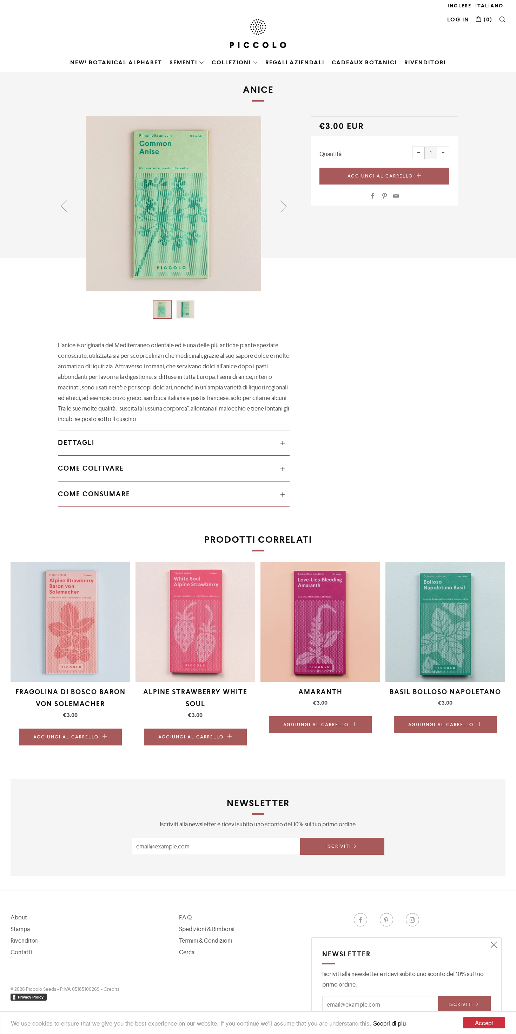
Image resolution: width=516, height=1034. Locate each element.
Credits (111, 989)
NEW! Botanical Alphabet (116, 62)
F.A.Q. (185, 917)
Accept (484, 1022)
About (19, 917)
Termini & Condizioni (205, 940)
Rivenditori (425, 62)
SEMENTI (183, 62)
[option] (173, 203)
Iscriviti (338, 846)
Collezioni (231, 62)
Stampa (20, 929)
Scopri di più (389, 1023)
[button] (162, 309)
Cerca (186, 952)
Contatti (21, 952)
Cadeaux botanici (364, 62)
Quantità (330, 154)
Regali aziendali (294, 62)
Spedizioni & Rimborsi (206, 929)
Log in (458, 19)
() (487, 19)
